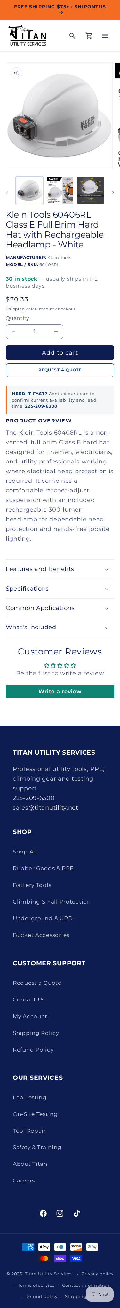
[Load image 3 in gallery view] (90, 190)
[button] (104, 35)
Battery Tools (32, 885)
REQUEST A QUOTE (60, 370)
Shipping (15, 309)
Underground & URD (43, 918)
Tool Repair (29, 1131)
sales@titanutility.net (45, 807)
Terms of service (36, 1285)
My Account (30, 1016)
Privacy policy (97, 1273)
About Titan (30, 1164)
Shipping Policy (36, 1033)
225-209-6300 (41, 406)
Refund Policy (33, 1049)
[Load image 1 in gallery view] (29, 190)
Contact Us (29, 999)
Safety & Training (37, 1147)
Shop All (25, 851)
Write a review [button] (59, 692)
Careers (24, 1180)
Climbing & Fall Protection (52, 901)
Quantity (17, 318)
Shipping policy (83, 1296)
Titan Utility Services (49, 1273)
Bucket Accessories (41, 935)
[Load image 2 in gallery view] (60, 190)
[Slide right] (113, 192)
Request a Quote (37, 983)
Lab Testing (30, 1097)
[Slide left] (7, 192)
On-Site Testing (35, 1114)
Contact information (85, 1285)
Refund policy (41, 1296)
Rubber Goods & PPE (43, 868)
